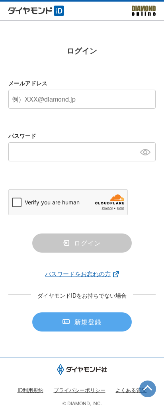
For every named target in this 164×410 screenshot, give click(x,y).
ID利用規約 (30, 390)
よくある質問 (130, 390)
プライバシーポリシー (79, 390)
